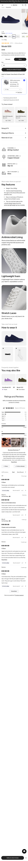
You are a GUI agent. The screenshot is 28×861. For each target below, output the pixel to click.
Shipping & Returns (8, 133)
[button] (14, 412)
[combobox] (13, 89)
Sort (13, 472)
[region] (14, 442)
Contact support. (19, 595)
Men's (20, 59)
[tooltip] (19, 450)
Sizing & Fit (5, 128)
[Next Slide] (25, 442)
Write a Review (18, 43)
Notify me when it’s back (14, 70)
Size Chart (19, 92)
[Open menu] (26, 858)
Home (3, 7)
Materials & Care (7, 138)
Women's (7, 59)
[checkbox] (14, 86)
